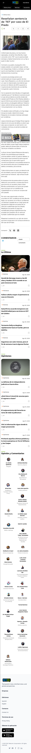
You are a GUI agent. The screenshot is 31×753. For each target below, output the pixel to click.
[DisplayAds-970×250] (15, 137)
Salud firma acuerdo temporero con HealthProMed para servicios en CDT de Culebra (15, 311)
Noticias (17, 7)
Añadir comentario (22, 240)
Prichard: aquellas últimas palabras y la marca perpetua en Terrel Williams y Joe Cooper (15, 441)
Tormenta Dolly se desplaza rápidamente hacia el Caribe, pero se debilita (15, 327)
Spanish (4, 701)
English (4, 703)
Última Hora (7, 7)
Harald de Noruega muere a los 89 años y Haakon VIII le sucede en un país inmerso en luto (14, 280)
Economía (27, 7)
